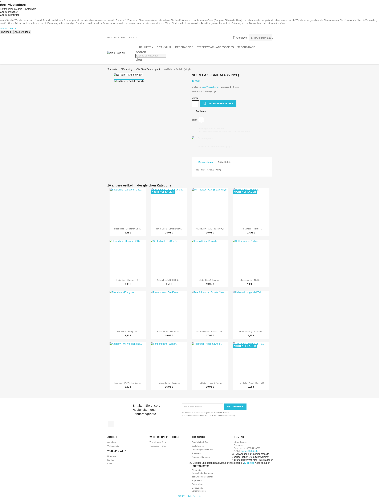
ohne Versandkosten (211, 87)
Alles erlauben (22, 32)
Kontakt (110, 460)
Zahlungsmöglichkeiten (202, 477)
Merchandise (184, 47)
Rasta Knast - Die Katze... (169, 331)
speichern (6, 32)
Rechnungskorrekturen (202, 449)
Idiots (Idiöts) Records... (210, 280)
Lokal (109, 463)
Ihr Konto (198, 437)
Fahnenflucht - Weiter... (169, 383)
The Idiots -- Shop (158, 442)
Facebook (111, 424)
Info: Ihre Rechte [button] (8, 28)
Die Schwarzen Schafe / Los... (210, 331)
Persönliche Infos (200, 442)
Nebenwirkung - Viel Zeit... (251, 331)
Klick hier (249, 463)
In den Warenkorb (218, 103)
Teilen (201, 120)
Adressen (196, 453)
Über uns (111, 456)
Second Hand (246, 47)
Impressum (197, 480)
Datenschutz (197, 484)
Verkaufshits (113, 446)
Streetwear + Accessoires (215, 47)
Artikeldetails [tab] (224, 162)
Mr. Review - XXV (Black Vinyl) (210, 229)
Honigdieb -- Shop (158, 446)
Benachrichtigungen (201, 457)
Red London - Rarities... (251, 229)
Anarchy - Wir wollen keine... (128, 383)
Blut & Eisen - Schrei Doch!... (168, 229)
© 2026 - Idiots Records (189, 496)
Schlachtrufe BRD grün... (169, 280)
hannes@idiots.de (249, 451)
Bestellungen (198, 446)
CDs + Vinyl (164, 47)
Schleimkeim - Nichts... (251, 280)
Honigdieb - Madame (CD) (127, 280)
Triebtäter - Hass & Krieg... (210, 383)
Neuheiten (146, 47)
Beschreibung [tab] (205, 162)
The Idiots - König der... (128, 331)
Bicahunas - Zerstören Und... (127, 229)
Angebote (111, 442)
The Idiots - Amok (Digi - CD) (251, 383)
